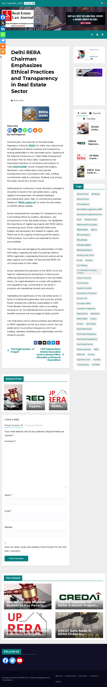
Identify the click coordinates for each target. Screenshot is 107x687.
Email (8, 511)
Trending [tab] (90, 118)
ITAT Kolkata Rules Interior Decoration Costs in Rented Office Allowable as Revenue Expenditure (49, 354)
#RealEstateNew (84, 245)
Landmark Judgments (86, 308)
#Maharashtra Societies (87, 224)
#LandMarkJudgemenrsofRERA (90, 209)
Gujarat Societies (84, 288)
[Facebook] (9, 130)
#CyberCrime (82, 194)
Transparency (83, 365)
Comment (10, 441)
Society (91, 354)
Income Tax (82, 298)
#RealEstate (82, 240)
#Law (79, 219)
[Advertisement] (91, 89)
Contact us (94, 676)
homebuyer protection (87, 293)
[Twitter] (12, 660)
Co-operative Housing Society (86, 271)
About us (59, 676)
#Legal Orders (91, 219)
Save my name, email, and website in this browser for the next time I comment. (36, 549)
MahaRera (95, 314)
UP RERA (96, 365)
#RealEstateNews (84, 250)
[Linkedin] (20, 130)
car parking (82, 265)
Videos (58, 681)
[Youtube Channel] (19, 660)
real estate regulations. (87, 339)
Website (8, 527)
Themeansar (7, 680)
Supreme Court (83, 359)
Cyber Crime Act (84, 278)
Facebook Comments (34, 425)
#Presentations (83, 235)
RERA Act (81, 354)
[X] (15, 130)
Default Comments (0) (14, 425)
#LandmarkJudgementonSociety (91, 214)
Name (8, 495)
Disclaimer (83, 676)
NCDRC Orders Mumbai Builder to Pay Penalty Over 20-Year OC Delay (26, 605)
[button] (92, 34)
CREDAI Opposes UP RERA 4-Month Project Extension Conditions (77, 605)
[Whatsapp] (25, 130)
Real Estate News (84, 329)
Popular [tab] (96, 113)
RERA (32, 145)
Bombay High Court (85, 255)
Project (80, 324)
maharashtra (82, 314)
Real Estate (91, 324)
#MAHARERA (82, 230)
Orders (93, 319)
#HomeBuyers (83, 204)
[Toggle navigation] (102, 34)
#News (94, 230)
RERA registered (27, 202)
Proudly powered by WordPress (15, 678)
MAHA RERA (82, 319)
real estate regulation (86, 334)
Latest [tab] (83, 113)
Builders (89, 260)
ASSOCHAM (19, 166)
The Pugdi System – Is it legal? (22, 350)
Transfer (96, 359)
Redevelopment (84, 349)
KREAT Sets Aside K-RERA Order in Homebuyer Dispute (75, 634)
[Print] (35, 130)
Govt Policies (82, 283)
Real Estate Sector (85, 344)
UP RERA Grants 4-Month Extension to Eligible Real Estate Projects (28, 634)
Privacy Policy (70, 676)
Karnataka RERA (84, 303)
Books (79, 260)
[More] (40, 130)
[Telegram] (30, 130)
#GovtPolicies (83, 199)
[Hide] (1, 57)
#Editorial (96, 194)
